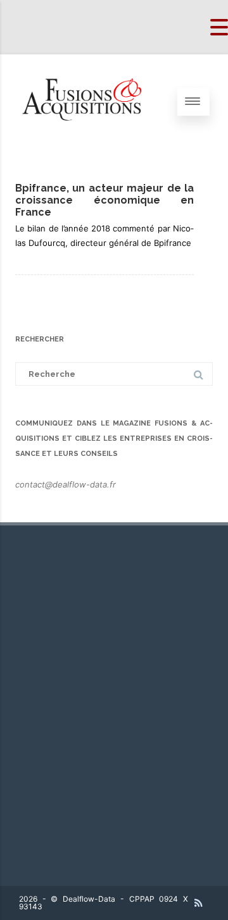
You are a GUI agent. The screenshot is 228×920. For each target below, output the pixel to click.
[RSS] (198, 903)
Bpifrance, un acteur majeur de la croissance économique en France (104, 200)
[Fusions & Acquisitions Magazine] (89, 145)
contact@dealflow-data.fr (65, 484)
